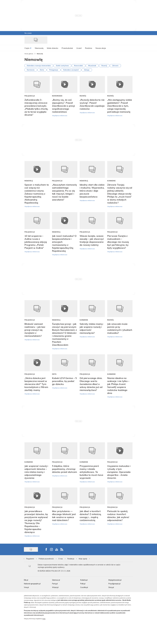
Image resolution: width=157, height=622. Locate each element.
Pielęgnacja (53, 70)
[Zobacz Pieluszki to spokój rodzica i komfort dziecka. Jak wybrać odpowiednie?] (120, 495)
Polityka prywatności (46, 559)
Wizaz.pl (55, 587)
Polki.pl (82, 584)
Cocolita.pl (84, 587)
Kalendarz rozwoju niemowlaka (39, 65)
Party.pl (55, 584)
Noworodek (78, 65)
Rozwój (104, 65)
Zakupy (87, 70)
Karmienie (31, 70)
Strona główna (28, 54)
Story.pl (111, 587)
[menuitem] (28, 48)
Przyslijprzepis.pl (114, 584)
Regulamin (30, 559)
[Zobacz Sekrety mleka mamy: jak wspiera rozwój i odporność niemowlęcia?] (92, 308)
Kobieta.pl (83, 580)
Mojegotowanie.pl (114, 580)
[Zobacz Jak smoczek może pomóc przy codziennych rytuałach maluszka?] (120, 308)
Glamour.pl (56, 580)
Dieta (42, 70)
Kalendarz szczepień (71, 70)
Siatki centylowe (62, 65)
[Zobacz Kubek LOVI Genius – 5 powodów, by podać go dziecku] (64, 362)
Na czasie (28, 33)
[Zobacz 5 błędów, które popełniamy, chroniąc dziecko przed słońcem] (64, 450)
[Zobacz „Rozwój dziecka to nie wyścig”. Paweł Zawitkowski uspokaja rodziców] (92, 84)
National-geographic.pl (32, 584)
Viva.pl (26, 587)
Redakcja (70, 559)
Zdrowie (115, 65)
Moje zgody (83, 559)
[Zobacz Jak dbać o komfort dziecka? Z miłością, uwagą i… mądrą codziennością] (92, 495)
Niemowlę (28, 181)
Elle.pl (26, 580)
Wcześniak (92, 65)
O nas (60, 559)
